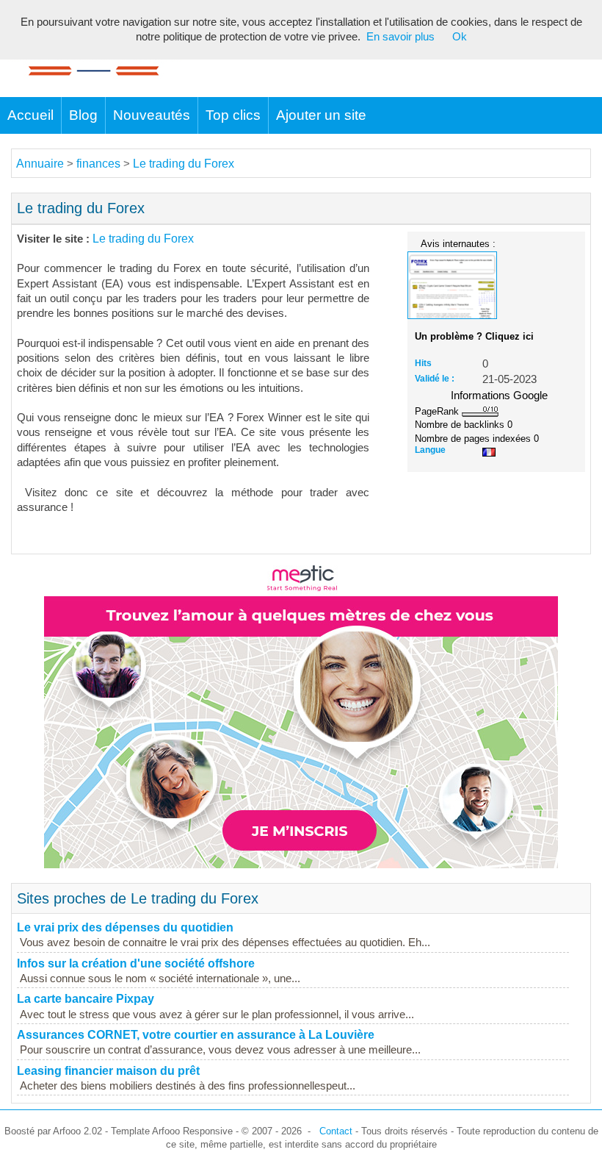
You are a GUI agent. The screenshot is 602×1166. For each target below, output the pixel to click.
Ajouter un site (321, 115)
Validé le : (434, 378)
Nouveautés (151, 115)
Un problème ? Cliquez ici (474, 336)
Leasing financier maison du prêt (108, 1071)
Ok (459, 37)
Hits (423, 363)
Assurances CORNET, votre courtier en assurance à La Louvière (195, 1035)
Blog (83, 115)
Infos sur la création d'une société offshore (136, 963)
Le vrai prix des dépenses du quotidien (125, 927)
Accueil (30, 115)
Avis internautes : (458, 243)
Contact (335, 1131)
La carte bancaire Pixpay (85, 998)
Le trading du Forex (183, 163)
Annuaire (40, 163)
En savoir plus (400, 37)
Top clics (233, 115)
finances (98, 163)
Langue (430, 450)
